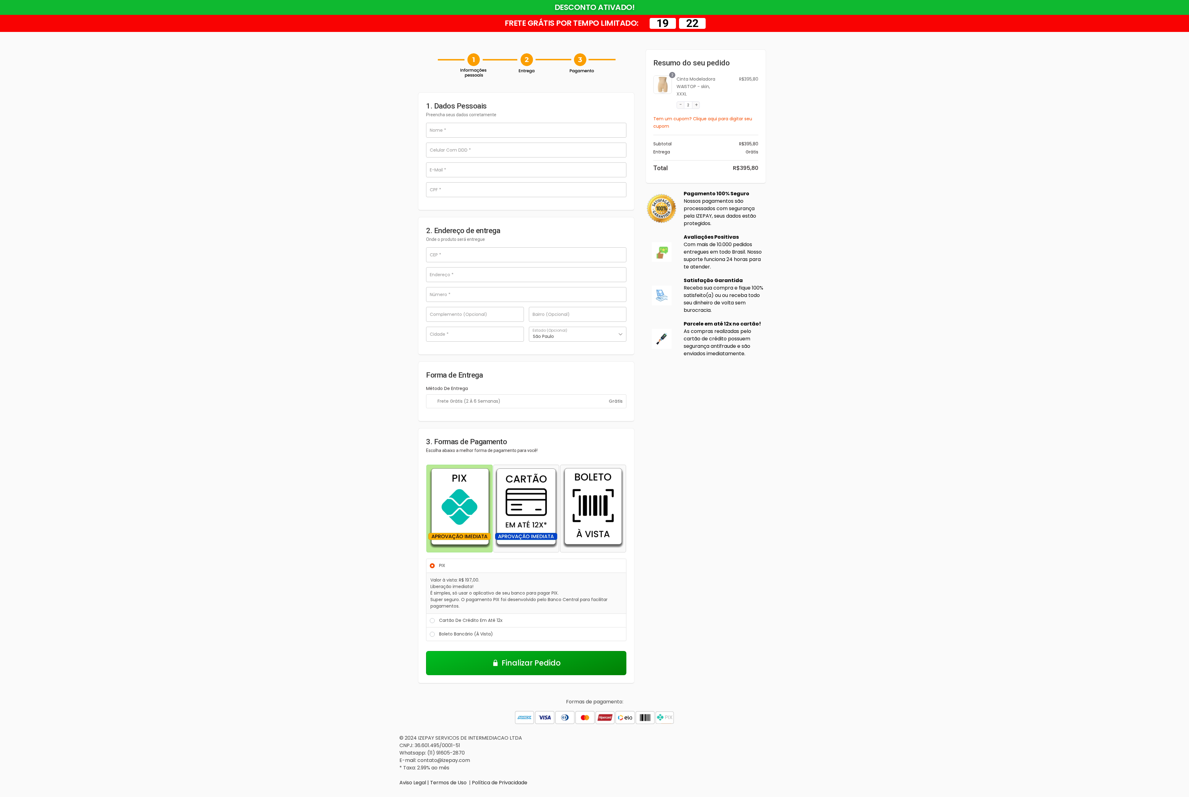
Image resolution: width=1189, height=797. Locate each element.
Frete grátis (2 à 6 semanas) (469, 401)
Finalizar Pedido (531, 663)
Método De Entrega (447, 388)
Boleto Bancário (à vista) (466, 634)
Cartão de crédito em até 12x (471, 620)
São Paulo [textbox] (543, 336)
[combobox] (578, 334)
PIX (442, 565)
